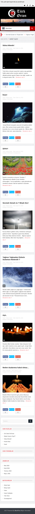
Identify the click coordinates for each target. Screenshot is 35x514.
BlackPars (17, 510)
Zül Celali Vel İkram (9, 433)
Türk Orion (7, 495)
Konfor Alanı (7, 441)
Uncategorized (16, 153)
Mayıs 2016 (7, 473)
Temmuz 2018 (7, 471)
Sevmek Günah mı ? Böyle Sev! (16, 203)
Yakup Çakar (9, 48)
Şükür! (5, 149)
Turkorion (8, 370)
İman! (5, 95)
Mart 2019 (6, 465)
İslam (5, 490)
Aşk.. (5, 315)
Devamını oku (20, 77)
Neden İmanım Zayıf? (9, 436)
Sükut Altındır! (8, 45)
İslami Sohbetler (17, 372)
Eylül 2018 (7, 468)
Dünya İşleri (7, 488)
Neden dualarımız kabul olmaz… (16, 368)
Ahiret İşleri (10, 49)
